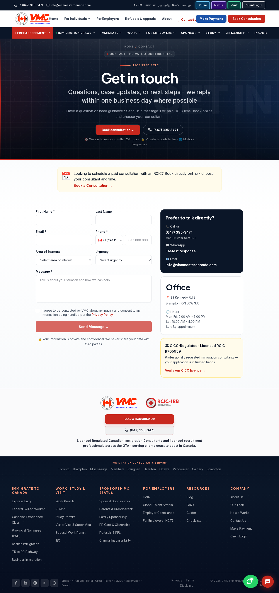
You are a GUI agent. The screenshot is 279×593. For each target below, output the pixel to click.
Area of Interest (48, 251)
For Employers (108, 18)
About (167, 18)
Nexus (218, 5)
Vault (234, 5)
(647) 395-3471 (165, 130)
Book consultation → (118, 130)
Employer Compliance (158, 513)
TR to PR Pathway (25, 552)
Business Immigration (27, 559)
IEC (58, 540)
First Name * (45, 211)
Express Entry (22, 501)
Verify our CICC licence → (185, 370)
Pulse (203, 5)
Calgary (197, 469)
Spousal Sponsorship (114, 501)
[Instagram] (35, 583)
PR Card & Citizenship (115, 525)
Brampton (80, 469)
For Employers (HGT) (158, 520)
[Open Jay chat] (268, 582)
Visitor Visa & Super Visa (73, 525)
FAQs (190, 505)
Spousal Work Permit (70, 532)
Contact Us (190, 19)
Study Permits (65, 517)
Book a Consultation (139, 419)
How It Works (239, 513)
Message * (44, 271)
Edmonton (214, 469)
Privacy (177, 580)
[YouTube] (45, 583)
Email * (41, 231)
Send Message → (94, 327)
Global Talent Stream (158, 505)
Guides (192, 513)
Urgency (102, 251)
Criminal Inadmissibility (115, 540)
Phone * (101, 231)
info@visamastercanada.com (191, 265)
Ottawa (164, 469)
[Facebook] (16, 583)
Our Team (237, 505)
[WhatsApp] (54, 583)
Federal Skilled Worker (28, 509)
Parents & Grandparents (116, 509)
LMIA (146, 497)
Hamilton (150, 469)
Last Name (103, 211)
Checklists (194, 520)
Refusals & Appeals (140, 18)
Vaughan (134, 469)
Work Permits (65, 501)
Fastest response (181, 251)
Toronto (64, 469)
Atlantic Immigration (25, 544)
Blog (190, 497)
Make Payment (211, 18)
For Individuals (75, 18)
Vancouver (181, 469)
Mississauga (98, 469)
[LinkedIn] (25, 583)
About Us (236, 497)
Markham (117, 469)
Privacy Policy (102, 314)
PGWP (60, 509)
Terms (190, 580)
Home (53, 18)
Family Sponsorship (113, 517)
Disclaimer (187, 585)
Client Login (238, 536)
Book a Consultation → (93, 185)
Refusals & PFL (110, 532)
